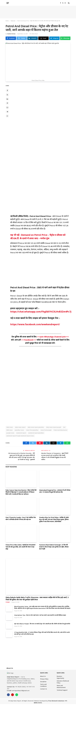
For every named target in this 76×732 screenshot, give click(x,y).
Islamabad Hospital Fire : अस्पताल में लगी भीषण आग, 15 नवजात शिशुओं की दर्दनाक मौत (54, 491)
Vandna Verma (11, 34)
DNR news (9, 430)
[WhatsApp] (7, 116)
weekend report (21, 433)
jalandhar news (19, 430)
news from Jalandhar (32, 430)
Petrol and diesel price (60, 430)
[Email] (7, 107)
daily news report (20, 427)
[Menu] (7, 3)
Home (7, 21)
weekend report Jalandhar (36, 433)
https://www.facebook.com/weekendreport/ (35, 324)
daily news (9, 427)
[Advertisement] (38, 12)
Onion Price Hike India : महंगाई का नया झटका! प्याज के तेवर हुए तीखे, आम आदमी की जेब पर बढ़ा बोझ (20, 547)
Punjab (8, 602)
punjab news (10, 433)
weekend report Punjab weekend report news (20, 436)
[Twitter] (7, 94)
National (13, 21)
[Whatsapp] (16, 694)
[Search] (69, 3)
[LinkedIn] (7, 99)
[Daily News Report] (38, 3)
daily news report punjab (53, 427)
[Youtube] (12, 694)
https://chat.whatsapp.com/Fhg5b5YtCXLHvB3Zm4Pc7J (40, 311)
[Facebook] (7, 90)
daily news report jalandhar (36, 427)
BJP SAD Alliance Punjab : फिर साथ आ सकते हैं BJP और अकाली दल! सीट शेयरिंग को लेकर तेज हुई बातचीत (42, 624)
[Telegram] (7, 111)
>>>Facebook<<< (29, 340)
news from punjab (46, 430)
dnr (64, 427)
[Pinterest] (7, 103)
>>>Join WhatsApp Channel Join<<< (53, 336)
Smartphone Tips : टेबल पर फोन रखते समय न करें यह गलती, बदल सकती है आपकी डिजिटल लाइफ (40, 615)
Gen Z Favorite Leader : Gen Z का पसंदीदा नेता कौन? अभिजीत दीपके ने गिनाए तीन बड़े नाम (21, 518)
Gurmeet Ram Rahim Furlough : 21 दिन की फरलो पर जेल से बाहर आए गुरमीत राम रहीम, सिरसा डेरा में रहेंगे (54, 547)
